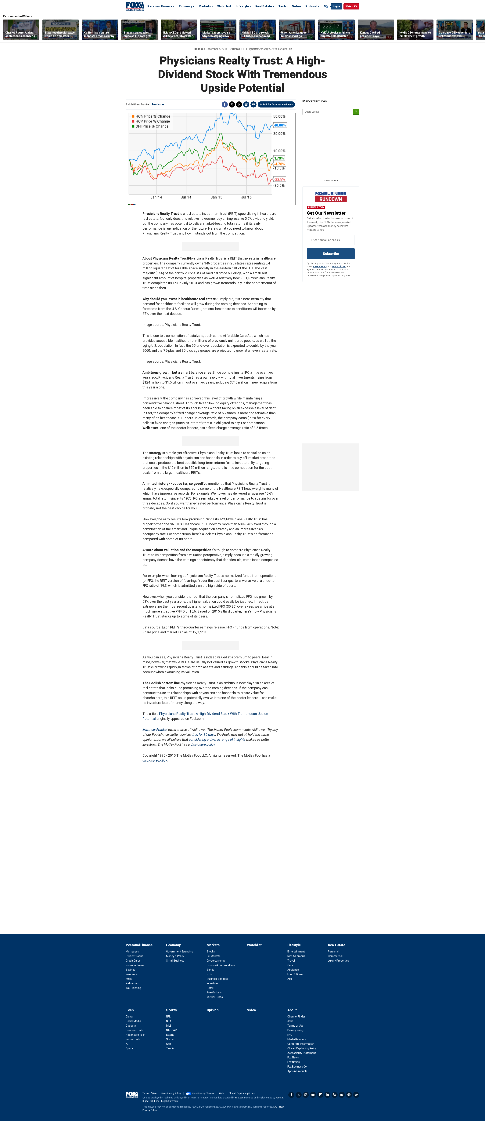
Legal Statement (169, 1101)
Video (296, 6)
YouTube (313, 1095)
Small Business (175, 960)
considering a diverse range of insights (217, 739)
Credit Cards (133, 960)
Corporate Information (300, 1043)
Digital (129, 1016)
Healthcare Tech (135, 1034)
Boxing (170, 1034)
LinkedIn (327, 1095)
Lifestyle (242, 6)
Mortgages (132, 951)
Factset (239, 1097)
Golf (168, 1043)
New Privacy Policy (171, 1093)
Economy (185, 6)
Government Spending (179, 951)
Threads (239, 104)
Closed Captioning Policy (302, 1048)
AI (127, 1043)
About (292, 1010)
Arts (290, 978)
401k (129, 978)
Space (129, 1048)
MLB (168, 1025)
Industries (212, 983)
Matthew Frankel (154, 730)
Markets (205, 6)
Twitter (232, 104)
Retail (210, 987)
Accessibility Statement (301, 1052)
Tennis (170, 1048)
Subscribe (331, 254)
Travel (291, 960)
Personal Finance (159, 6)
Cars (290, 965)
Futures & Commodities (221, 965)
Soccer (170, 1039)
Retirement (132, 983)
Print (246, 104)
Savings (130, 969)
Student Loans (134, 956)
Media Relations (297, 1039)
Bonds (210, 969)
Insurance (132, 974)
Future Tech (133, 1039)
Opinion (213, 1010)
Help (221, 1093)
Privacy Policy (320, 266)
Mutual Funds (215, 997)
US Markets (214, 956)
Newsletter (342, 1095)
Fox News (293, 1057)
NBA (168, 1021)
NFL (168, 1016)
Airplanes (293, 969)
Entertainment (296, 951)
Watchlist (224, 6)
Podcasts (312, 6)
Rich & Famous (296, 956)
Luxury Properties (338, 960)
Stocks (211, 951)
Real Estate (263, 6)
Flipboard (320, 1095)
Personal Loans (135, 965)
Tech (282, 6)
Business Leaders (217, 978)
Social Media (133, 1021)
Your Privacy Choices (203, 1093)
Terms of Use (339, 266)
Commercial (335, 956)
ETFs (210, 974)
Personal (333, 951)
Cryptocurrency (216, 960)
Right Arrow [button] (478, 29)
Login (336, 6)
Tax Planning (133, 987)
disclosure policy (203, 744)
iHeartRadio (356, 1095)
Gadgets (131, 1025)
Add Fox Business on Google (278, 104)
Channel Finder (296, 1016)
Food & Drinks (295, 974)
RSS (335, 1095)
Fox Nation (293, 1062)
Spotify (349, 1095)
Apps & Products (297, 1071)
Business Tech (134, 1030)
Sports (171, 1010)
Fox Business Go (297, 1066)
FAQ (289, 1034)
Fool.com (158, 104)
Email (253, 104)
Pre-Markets (214, 992)
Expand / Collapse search (327, 6)
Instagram (306, 1095)
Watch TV (351, 6)
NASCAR (171, 1030)
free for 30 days (203, 735)
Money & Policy (175, 956)
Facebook (225, 104)
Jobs (290, 1021)
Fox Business (135, 6)
